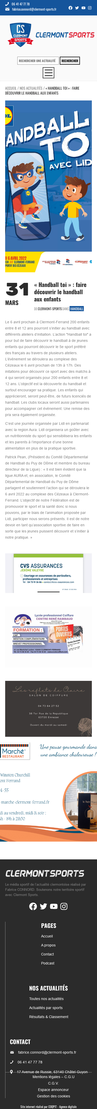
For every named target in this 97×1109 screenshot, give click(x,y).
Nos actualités (31, 88)
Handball (76, 308)
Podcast (47, 963)
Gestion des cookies (53, 1096)
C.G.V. (53, 1083)
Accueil (11, 88)
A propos (48, 945)
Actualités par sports (46, 1008)
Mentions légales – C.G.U (53, 1077)
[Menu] (48, 72)
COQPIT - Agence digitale (62, 1106)
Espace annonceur (53, 1090)
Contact (47, 954)
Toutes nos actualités (46, 999)
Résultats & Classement (48, 1017)
